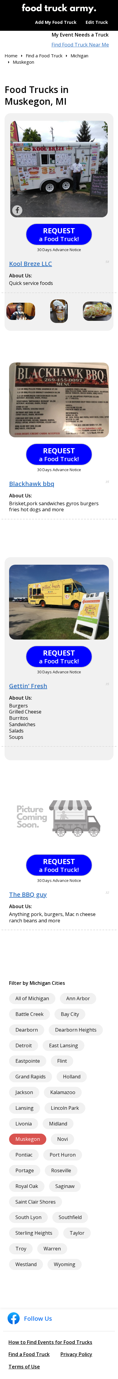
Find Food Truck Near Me (80, 45)
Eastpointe (27, 1061)
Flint (62, 1061)
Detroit (23, 1045)
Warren (52, 1248)
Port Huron (63, 1154)
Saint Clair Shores (35, 1202)
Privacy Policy (76, 1354)
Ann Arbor (78, 998)
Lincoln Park (65, 1108)
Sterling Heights (33, 1233)
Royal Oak (26, 1186)
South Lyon (28, 1217)
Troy (20, 1248)
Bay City (70, 1014)
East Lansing (63, 1045)
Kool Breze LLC (30, 264)
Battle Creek (29, 1014)
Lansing (24, 1108)
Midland (58, 1123)
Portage (24, 1170)
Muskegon (27, 1139)
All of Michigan (32, 998)
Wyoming (64, 1264)
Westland (26, 1264)
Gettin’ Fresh (28, 686)
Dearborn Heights (76, 1029)
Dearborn (26, 1029)
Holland (71, 1076)
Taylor (77, 1233)
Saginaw (64, 1186)
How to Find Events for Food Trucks (50, 1342)
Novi (62, 1139)
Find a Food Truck (29, 1354)
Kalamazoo (62, 1092)
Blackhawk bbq (31, 484)
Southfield (70, 1217)
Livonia (23, 1123)
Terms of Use (24, 1366)
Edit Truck (97, 22)
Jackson (24, 1092)
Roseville (61, 1170)
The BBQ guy (28, 894)
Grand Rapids (30, 1076)
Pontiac (23, 1154)
